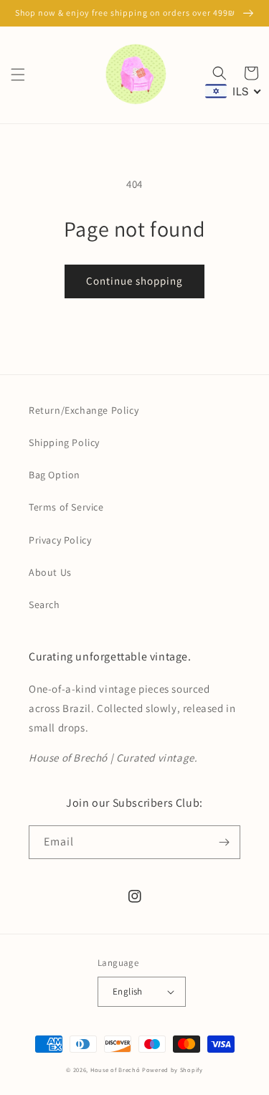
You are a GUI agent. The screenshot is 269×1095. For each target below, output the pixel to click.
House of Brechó (115, 1069)
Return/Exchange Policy (83, 410)
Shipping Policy (64, 442)
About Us (50, 572)
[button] (18, 74)
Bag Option (54, 474)
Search (44, 604)
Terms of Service (66, 507)
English (128, 991)
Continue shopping (134, 281)
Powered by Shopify (172, 1069)
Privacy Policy (60, 540)
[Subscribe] (224, 842)
